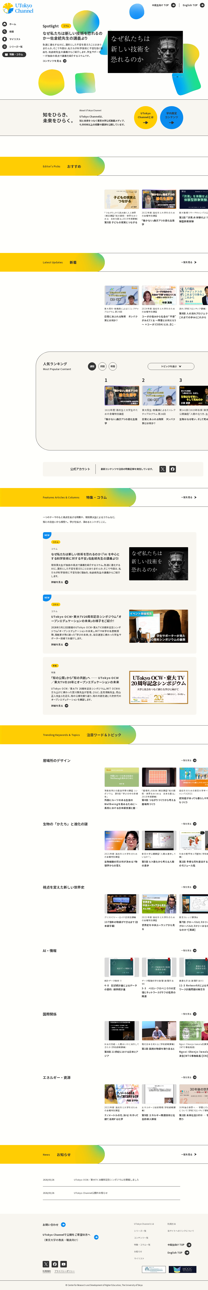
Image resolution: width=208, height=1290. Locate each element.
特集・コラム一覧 (142, 1244)
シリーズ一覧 (140, 1230)
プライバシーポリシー (64, 1271)
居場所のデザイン (56, 760)
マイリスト (139, 1258)
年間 (112, 366)
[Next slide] (189, 52)
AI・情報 (49, 950)
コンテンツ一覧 (141, 1237)
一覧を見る (186, 262)
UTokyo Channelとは (144, 1223)
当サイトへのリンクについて (181, 1230)
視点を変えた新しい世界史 (63, 887)
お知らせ (138, 1251)
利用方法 (172, 1223)
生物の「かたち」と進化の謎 (65, 823)
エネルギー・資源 (56, 1077)
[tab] (173, 77)
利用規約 (47, 1271)
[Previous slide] (35, 52)
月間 (102, 366)
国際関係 (50, 1014)
